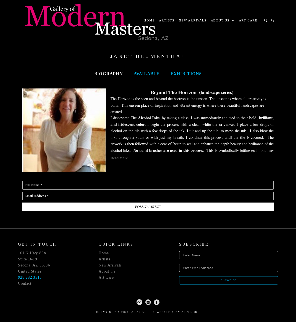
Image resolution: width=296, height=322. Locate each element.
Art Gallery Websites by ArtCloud (165, 312)
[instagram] (148, 302)
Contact (24, 283)
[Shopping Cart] (272, 20)
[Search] (265, 20)
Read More (119, 158)
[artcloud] (139, 302)
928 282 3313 (30, 277)
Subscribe (228, 280)
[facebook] (156, 302)
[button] (223, 20)
